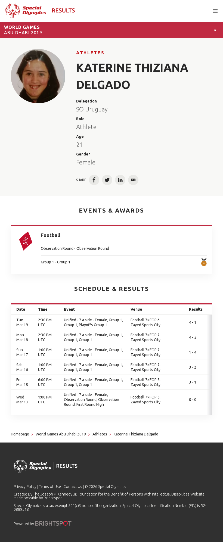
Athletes (90, 52)
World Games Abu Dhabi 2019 (61, 434)
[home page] (40, 11)
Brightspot (53, 498)
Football (50, 235)
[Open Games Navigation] (215, 30)
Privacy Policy (25, 486)
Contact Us (72, 486)
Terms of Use (50, 486)
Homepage (20, 434)
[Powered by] (53, 523)
